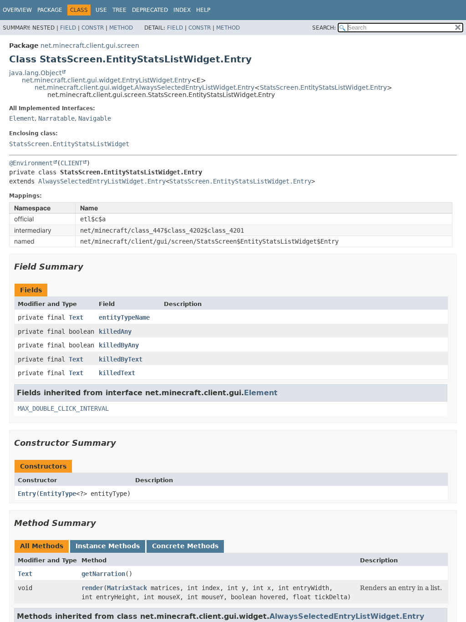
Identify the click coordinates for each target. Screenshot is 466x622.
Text (76, 317)
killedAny (115, 331)
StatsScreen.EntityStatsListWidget (69, 144)
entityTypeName (124, 317)
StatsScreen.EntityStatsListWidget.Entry (323, 87)
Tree (119, 10)
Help (203, 10)
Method (121, 28)
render (92, 587)
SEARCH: (324, 28)
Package (49, 10)
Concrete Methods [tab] (185, 546)
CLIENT (71, 163)
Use (101, 10)
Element (22, 118)
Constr (92, 28)
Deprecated (150, 10)
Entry (27, 493)
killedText (117, 373)
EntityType (58, 493)
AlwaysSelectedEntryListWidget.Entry (102, 181)
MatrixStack (127, 587)
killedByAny (119, 345)
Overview (17, 10)
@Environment (31, 163)
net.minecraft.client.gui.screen (90, 45)
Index (182, 10)
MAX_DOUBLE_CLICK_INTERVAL (63, 408)
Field (68, 28)
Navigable (94, 118)
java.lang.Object (35, 72)
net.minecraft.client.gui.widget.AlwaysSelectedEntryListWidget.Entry (144, 87)
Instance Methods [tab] (108, 546)
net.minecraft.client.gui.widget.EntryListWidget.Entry (106, 80)
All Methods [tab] (41, 546)
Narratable (56, 118)
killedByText (120, 359)
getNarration (103, 573)
